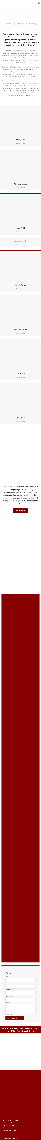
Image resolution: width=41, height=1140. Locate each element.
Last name (8, 983)
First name (8, 976)
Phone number (9, 989)
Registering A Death (8, 1125)
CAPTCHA (8, 1014)
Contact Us (20, 510)
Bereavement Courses (9, 1130)
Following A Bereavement (10, 1123)
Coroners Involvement (9, 1128)
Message (7, 1002)
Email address (9, 996)
